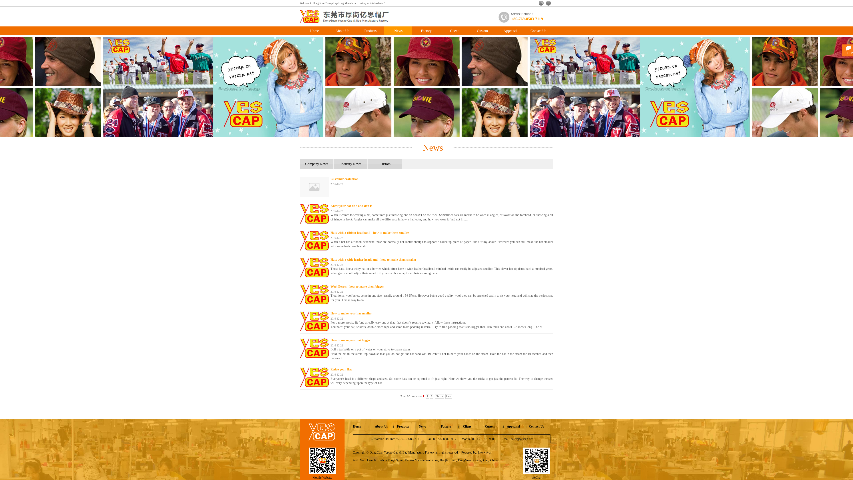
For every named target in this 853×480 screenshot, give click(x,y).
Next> (439, 396)
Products (370, 31)
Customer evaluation (345, 179)
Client (454, 31)
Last (448, 396)
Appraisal (510, 31)
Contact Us (538, 31)
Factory (426, 31)
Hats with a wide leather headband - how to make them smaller (373, 259)
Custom (482, 31)
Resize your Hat (341, 369)
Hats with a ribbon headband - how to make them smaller (370, 232)
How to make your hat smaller (351, 313)
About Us (342, 31)
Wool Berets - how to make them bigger (357, 286)
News (398, 31)
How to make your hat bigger (350, 340)
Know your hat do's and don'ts (351, 206)
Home (314, 31)
